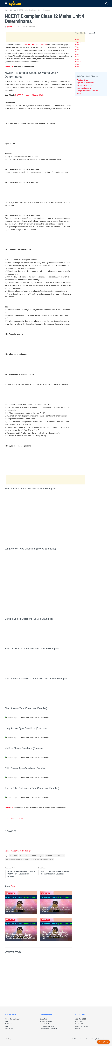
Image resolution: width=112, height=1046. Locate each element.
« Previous (10, 818)
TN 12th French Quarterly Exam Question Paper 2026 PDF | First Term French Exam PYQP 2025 (56, 910)
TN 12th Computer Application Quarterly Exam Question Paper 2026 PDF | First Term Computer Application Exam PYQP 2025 (55, 935)
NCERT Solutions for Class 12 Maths (29, 95)
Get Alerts (104, 1042)
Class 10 (78, 62)
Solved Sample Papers (12, 1019)
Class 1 (77, 39)
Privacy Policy (95, 1039)
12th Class (13, 10)
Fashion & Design (81, 1026)
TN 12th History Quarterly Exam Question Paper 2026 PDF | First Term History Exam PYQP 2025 (20, 910)
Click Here (9, 66)
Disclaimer (75, 1039)
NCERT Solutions (46, 1021)
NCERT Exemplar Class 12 (36, 44)
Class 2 (77, 42)
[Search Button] (106, 3)
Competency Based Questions (87, 91)
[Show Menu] (6, 3)
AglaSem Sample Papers (85, 83)
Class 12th (13, 856)
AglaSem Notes (82, 80)
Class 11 (78, 64)
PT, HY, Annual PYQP (84, 85)
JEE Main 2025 (80, 1019)
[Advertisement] (45, 37)
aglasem (15, 3)
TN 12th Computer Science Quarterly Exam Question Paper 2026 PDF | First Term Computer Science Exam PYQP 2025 (20, 936)
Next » (20, 818)
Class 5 (77, 49)
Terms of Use (84, 1039)
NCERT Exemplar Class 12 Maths (17, 859)
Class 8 (77, 57)
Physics (13, 851)
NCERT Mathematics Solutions (42, 859)
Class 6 (77, 52)
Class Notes (44, 1019)
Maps (79, 93)
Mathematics (24, 856)
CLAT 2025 (79, 1024)
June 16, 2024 (20, 27)
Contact (104, 1039)
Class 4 (77, 47)
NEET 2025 (79, 1021)
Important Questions (84, 88)
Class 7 (77, 54)
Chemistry (20, 851)
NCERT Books (45, 1024)
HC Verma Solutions (47, 1026)
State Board (9, 1029)
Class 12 (78, 66)
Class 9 (77, 59)
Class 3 (77, 44)
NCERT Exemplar (37, 856)
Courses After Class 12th (48, 1029)
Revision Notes (10, 1024)
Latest (77, 1029)
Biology (28, 851)
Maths (7, 851)
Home (6, 10)
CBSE (7, 1026)
